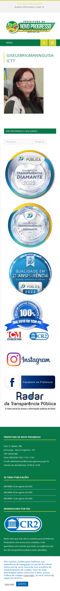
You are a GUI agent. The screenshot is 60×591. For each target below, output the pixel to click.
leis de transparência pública (17, 550)
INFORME (29, 7)
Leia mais (29, 575)
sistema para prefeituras (41, 538)
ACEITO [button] (22, 583)
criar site (23, 538)
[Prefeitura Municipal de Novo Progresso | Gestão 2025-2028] (30, 26)
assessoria (25, 542)
